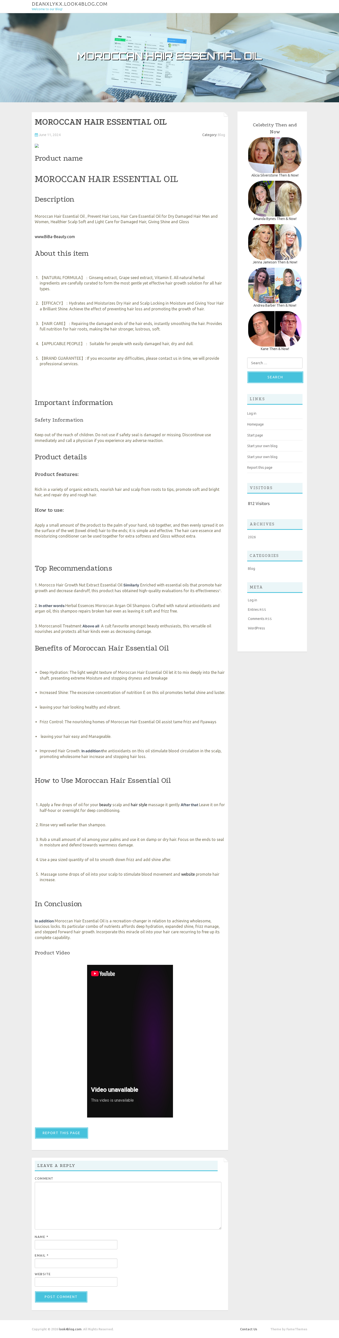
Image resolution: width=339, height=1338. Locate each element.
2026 (252, 537)
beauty (105, 804)
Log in (251, 413)
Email (42, 1255)
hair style (139, 804)
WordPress (256, 628)
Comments (260, 619)
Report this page (61, 1133)
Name (41, 1236)
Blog (221, 135)
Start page (255, 435)
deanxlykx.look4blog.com (70, 3)
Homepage (255, 424)
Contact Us (248, 1329)
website (188, 874)
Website (43, 1274)
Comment (44, 1178)
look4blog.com (70, 1329)
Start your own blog (262, 446)
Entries (257, 610)
